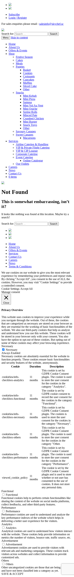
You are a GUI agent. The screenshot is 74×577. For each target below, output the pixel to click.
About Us (14, 47)
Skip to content (19, 37)
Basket (27, 69)
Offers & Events (18, 50)
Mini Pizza (29, 99)
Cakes (19, 60)
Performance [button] (8, 507)
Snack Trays (30, 124)
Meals (19, 63)
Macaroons (29, 137)
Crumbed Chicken (33, 118)
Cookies (27, 73)
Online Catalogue (33, 160)
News (12, 170)
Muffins (27, 82)
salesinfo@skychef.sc (51, 23)
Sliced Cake (30, 86)
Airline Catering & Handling (32, 144)
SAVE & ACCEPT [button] (12, 573)
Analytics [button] (6, 524)
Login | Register (18, 17)
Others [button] (5, 560)
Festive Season (24, 56)
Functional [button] (7, 491)
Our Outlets (22, 163)
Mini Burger (30, 121)
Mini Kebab (30, 95)
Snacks (20, 92)
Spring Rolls (30, 111)
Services (13, 141)
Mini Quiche (30, 108)
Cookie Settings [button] (10, 288)
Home (12, 44)
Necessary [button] (7, 346)
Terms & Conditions (20, 266)
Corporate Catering (27, 154)
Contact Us (15, 173)
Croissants (29, 76)
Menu (6, 37)
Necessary (11, 349)
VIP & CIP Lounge (27, 150)
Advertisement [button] (9, 540)
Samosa (27, 102)
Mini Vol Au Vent (33, 105)
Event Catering (24, 157)
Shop (12, 53)
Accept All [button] (26, 288)
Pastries (20, 66)
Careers (13, 167)
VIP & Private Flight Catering (33, 147)
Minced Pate (30, 115)
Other (26, 89)
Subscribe (14, 14)
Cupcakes (28, 79)
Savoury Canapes (26, 131)
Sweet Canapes (24, 134)
